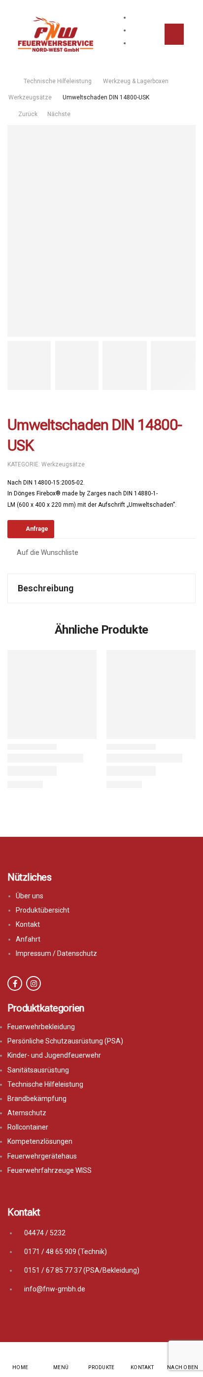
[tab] (101, 588)
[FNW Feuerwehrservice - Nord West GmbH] (55, 34)
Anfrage (37, 528)
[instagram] (33, 983)
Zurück (27, 114)
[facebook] (14, 983)
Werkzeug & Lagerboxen (136, 81)
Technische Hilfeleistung (58, 81)
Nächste (61, 114)
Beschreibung (45, 588)
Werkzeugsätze (30, 97)
